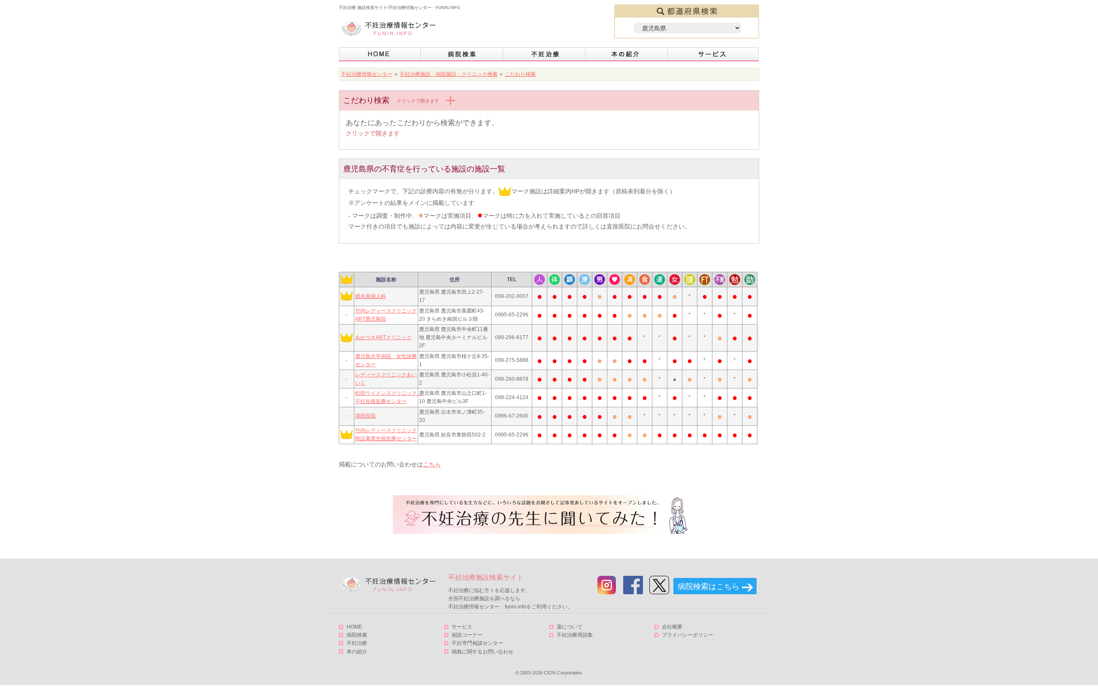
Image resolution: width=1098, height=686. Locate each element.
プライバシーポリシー (687, 635)
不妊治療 (357, 643)
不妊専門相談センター (477, 643)
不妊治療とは (544, 54)
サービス (713, 54)
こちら (432, 464)
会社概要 (672, 627)
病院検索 (462, 54)
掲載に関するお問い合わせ (482, 652)
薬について (569, 627)
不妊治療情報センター (366, 74)
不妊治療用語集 (575, 635)
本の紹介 (626, 54)
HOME (380, 54)
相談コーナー (467, 635)
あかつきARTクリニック (383, 337)
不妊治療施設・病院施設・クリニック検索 (449, 74)
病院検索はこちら (708, 586)
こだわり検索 (520, 74)
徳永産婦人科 (370, 296)
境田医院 (365, 416)
